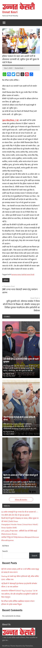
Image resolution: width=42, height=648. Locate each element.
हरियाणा (6, 280)
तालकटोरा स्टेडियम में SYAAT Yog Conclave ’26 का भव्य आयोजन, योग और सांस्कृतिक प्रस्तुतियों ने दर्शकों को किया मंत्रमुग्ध (19, 593)
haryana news (16, 274)
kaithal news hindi (28, 274)
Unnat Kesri (9, 12)
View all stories (21, 499)
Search (5, 551)
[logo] (18, 635)
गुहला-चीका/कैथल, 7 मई (10, 120)
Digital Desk (19, 68)
